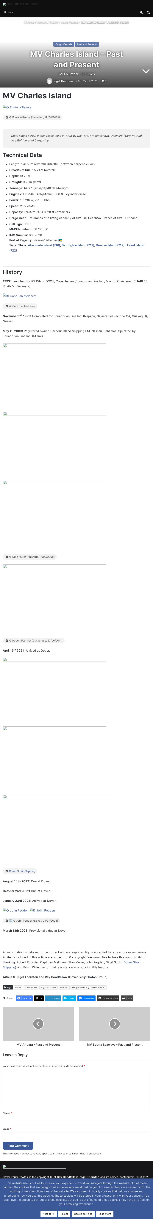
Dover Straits (30, 987)
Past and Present (47, 22)
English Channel (48, 987)
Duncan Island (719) (110, 245)
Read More (105, 1213)
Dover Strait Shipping (22, 871)
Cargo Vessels (69, 22)
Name (7, 1113)
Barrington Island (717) (78, 245)
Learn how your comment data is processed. (76, 1153)
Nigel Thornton (63, 81)
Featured (64, 987)
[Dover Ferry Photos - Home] (20, 4)
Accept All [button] (48, 1213)
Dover (18, 987)
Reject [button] (64, 1213)
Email (7, 1128)
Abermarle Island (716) (44, 245)
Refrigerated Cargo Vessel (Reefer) (88, 987)
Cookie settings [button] (83, 1213)
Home (30, 22)
